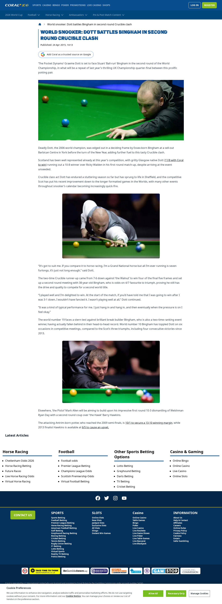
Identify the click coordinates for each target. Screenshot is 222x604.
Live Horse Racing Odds (19, 476)
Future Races (13, 471)
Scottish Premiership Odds (77, 476)
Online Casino (181, 466)
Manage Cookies (199, 593)
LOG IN (195, 5)
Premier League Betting (75, 466)
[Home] (39, 24)
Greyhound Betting (128, 471)
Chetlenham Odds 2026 (19, 460)
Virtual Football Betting (75, 481)
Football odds (69, 460)
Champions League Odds (76, 471)
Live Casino (179, 471)
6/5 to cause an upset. (95, 427)
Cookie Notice (73, 595)
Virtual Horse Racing (17, 481)
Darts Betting (125, 476)
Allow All (153, 593)
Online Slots (180, 476)
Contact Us (23, 515)
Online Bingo (181, 460)
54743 (140, 583)
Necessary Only (176, 593)
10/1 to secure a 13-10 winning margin (148, 423)
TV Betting (123, 481)
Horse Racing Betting (18, 466)
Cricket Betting (126, 486)
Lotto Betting (125, 466)
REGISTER (209, 5)
